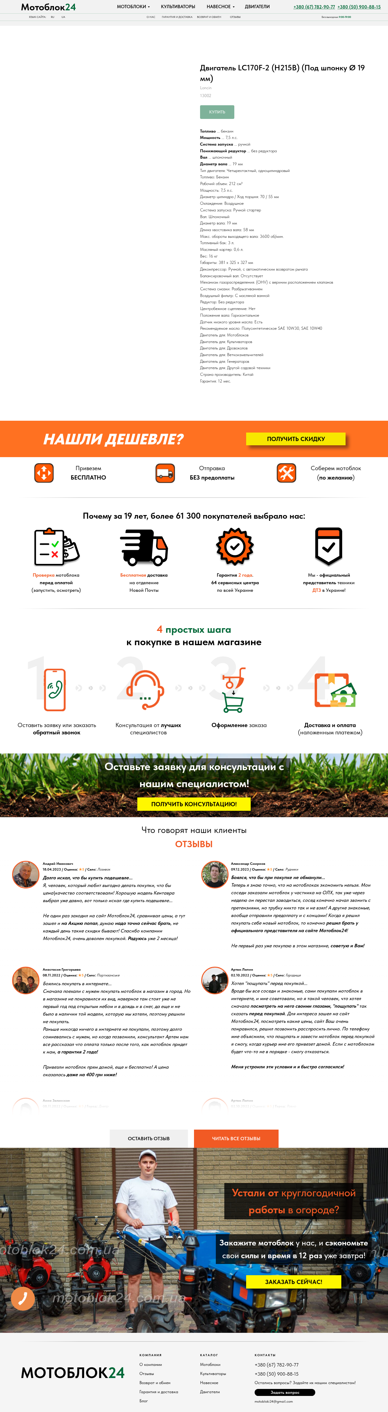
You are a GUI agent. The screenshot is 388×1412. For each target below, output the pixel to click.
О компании (150, 1364)
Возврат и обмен (154, 1382)
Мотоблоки (210, 1364)
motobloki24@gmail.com (274, 1401)
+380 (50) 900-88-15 (277, 1374)
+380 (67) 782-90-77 (277, 1365)
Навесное (209, 1382)
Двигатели (210, 1391)
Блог (143, 1400)
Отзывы (146, 1373)
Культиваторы (213, 1373)
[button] (296, 439)
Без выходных (336, 17)
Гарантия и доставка (158, 1391)
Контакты (265, 1355)
